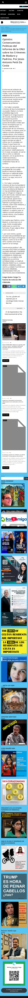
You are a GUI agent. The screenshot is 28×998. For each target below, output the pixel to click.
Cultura (11, 10)
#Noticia (4, 35)
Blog (18, 14)
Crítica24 (3, 14)
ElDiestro (20, 10)
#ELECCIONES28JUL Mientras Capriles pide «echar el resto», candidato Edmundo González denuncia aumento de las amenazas (13, 347)
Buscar (3, 476)
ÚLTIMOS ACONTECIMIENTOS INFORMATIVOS (14, 990)
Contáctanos (4, 18)
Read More (5, 360)
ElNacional (11, 14)
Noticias (3, 10)
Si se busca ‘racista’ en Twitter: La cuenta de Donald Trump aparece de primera (13, 455)
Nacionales (10, 324)
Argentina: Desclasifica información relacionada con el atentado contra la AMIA (12, 402)
